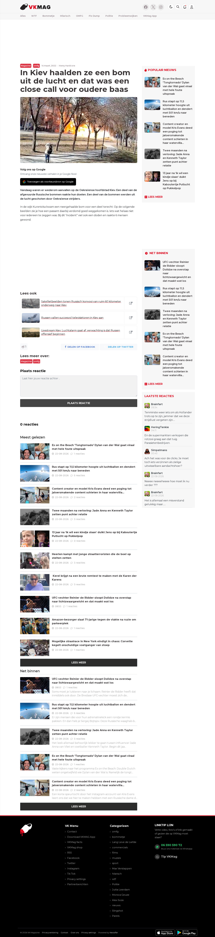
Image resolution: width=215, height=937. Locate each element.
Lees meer (78, 662)
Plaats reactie (78, 403)
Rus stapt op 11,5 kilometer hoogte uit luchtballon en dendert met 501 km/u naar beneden (177, 109)
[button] (178, 7)
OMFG (79, 15)
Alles (23, 15)
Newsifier (114, 932)
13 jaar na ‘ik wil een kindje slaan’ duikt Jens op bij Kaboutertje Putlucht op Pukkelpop (176, 181)
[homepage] (60, 6)
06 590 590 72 (171, 845)
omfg (36, 66)
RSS (69, 852)
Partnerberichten (77, 884)
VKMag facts (74, 842)
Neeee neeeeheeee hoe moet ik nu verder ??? (166, 483)
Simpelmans (159, 450)
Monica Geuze (120, 894)
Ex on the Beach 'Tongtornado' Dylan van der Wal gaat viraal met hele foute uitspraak (177, 86)
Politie (109, 15)
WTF (34, 15)
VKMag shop (74, 847)
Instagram (73, 868)
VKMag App (150, 15)
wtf (114, 879)
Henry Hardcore (67, 66)
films (115, 852)
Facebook (73, 857)
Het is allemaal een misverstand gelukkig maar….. (164, 502)
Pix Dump (94, 15)
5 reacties (79, 475)
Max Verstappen (122, 868)
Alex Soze (118, 900)
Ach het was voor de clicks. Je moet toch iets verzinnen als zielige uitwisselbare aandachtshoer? (166, 462)
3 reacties (79, 519)
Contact (72, 831)
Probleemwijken (128, 15)
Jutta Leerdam (121, 889)
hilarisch (117, 873)
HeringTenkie (160, 427)
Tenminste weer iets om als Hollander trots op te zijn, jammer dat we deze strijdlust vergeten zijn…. (168, 416)
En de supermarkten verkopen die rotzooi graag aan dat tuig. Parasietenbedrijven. (166, 439)
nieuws (116, 905)
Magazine (26, 66)
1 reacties (79, 453)
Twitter (71, 863)
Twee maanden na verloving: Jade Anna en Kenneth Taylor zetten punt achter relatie (176, 158)
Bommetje (48, 15)
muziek (116, 857)
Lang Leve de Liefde (124, 842)
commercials (120, 847)
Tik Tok (71, 873)
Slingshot (117, 910)
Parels (115, 915)
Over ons (75, 932)
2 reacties (79, 497)
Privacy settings (76, 879)
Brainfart (157, 404)
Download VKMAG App (81, 836)
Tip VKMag (169, 856)
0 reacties (79, 540)
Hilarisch (65, 15)
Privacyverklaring (50, 932)
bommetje (118, 836)
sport (115, 863)
